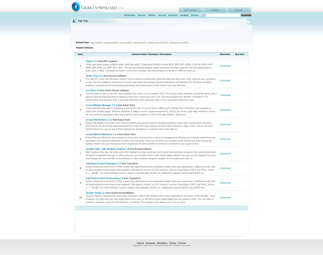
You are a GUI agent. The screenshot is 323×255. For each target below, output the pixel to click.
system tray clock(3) (157, 42)
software (191, 10)
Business (173, 15)
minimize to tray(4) (178, 42)
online (239, 10)
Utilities (151, 15)
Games (194, 15)
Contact (182, 243)
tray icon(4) (96, 42)
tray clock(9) (125, 42)
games (215, 10)
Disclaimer (162, 243)
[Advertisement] (161, 31)
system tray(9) (111, 42)
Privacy (172, 243)
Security (162, 15)
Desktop (184, 15)
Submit (140, 243)
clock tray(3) (139, 42)
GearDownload (100, 6)
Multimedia (129, 15)
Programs (150, 243)
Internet (141, 15)
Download (225, 66)
